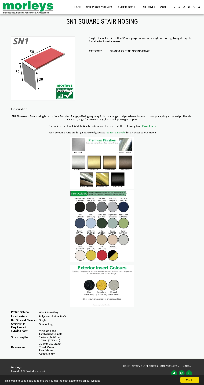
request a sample (115, 132)
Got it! (189, 380)
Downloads (149, 126)
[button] (127, 7)
